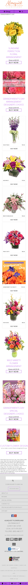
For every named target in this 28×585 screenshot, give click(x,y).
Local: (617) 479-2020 (14, 529)
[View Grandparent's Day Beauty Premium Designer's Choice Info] (14, 272)
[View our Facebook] (12, 516)
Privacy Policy (6, 576)
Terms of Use (14, 578)
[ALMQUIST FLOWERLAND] (14, 7)
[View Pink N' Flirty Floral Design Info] (14, 237)
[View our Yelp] (15, 516)
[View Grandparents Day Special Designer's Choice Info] (14, 391)
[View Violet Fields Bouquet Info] (14, 130)
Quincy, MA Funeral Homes (10, 565)
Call (5, 583)
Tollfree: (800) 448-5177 (14, 531)
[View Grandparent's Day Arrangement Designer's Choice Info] (14, 82)
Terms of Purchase (18, 576)
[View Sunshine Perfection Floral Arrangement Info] (14, 32)
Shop (8, 11)
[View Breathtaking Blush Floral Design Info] (14, 201)
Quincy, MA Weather (6, 570)
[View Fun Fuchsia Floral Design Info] (14, 308)
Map (15, 583)
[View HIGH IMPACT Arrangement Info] (14, 166)
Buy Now (14, 62)
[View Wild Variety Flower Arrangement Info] (14, 344)
